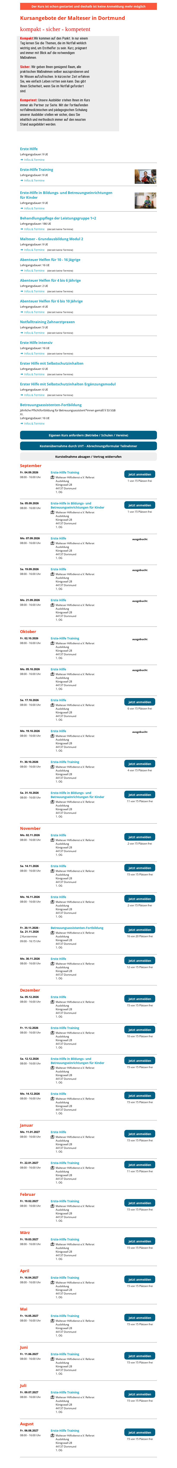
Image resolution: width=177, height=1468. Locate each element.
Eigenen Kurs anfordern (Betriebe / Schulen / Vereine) (88, 435)
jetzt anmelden (140, 474)
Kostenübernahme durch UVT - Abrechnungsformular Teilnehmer (88, 446)
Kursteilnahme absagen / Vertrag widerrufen (88, 457)
